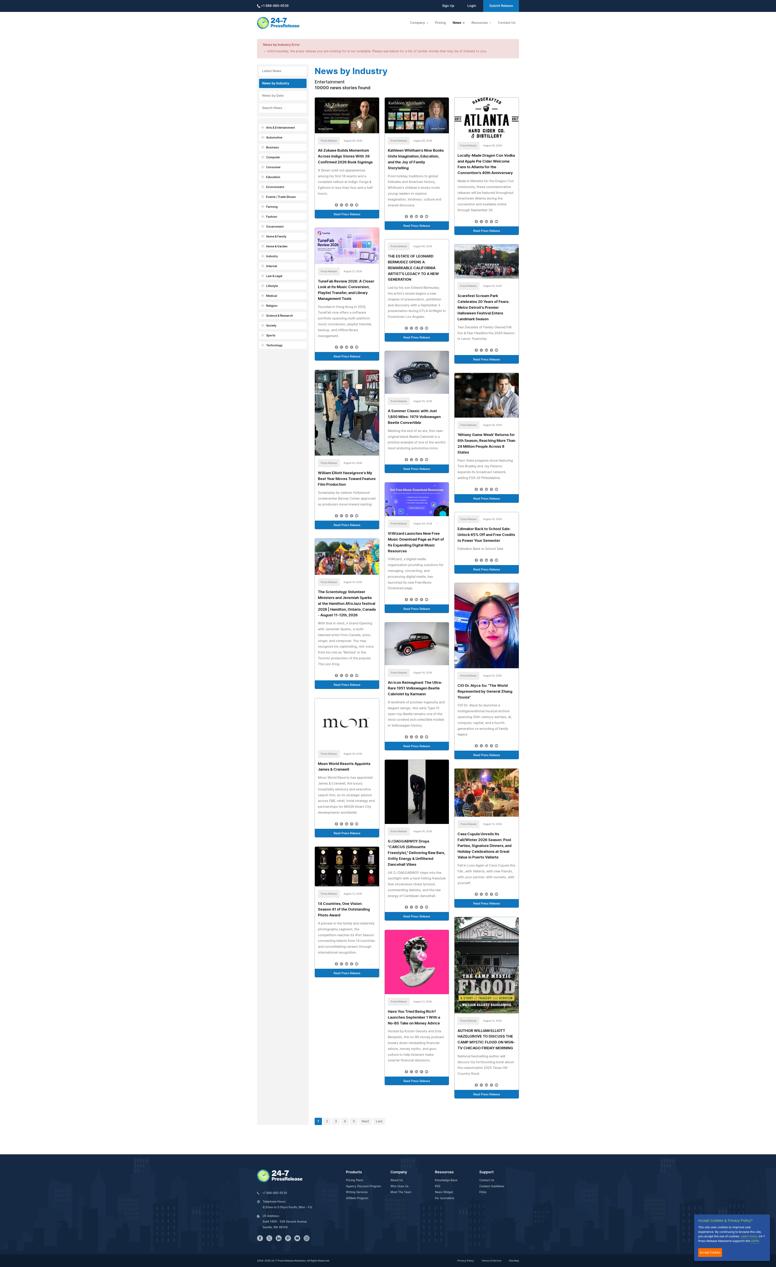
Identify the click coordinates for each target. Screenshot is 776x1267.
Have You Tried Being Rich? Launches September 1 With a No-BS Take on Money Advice (414, 1017)
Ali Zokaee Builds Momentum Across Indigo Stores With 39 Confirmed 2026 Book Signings (345, 156)
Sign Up (448, 5)
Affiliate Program (357, 1198)
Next (365, 1121)
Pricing (440, 22)
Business (272, 147)
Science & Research (279, 315)
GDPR (755, 1241)
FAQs (483, 1192)
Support (486, 1172)
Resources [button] (480, 22)
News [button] (457, 22)
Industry (272, 256)
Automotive (274, 137)
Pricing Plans (354, 1180)
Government (275, 226)
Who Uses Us (399, 1186)
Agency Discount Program (363, 1186)
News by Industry (275, 83)
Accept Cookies (710, 1252)
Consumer (273, 167)
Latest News (271, 71)
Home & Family (276, 236)
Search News (272, 108)
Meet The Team (400, 1192)
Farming (272, 207)
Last (379, 1121)
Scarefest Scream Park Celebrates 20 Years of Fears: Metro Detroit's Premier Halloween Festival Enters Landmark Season (483, 307)
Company (398, 1172)
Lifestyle (272, 286)
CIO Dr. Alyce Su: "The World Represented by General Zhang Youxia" (485, 691)
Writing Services (357, 1192)
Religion (271, 306)
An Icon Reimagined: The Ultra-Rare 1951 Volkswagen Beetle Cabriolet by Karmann (415, 688)
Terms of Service (491, 1261)
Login (471, 5)
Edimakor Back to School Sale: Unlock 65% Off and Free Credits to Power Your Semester (486, 535)
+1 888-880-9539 (274, 5)
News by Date (273, 95)
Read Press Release (347, 214)
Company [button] (418, 22)
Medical (271, 296)
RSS (437, 1186)
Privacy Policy (465, 1261)
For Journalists (444, 1198)
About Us (396, 1180)
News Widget (444, 1192)
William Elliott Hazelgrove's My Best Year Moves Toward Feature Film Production (347, 479)
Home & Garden (277, 246)
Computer (273, 157)
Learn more (749, 1236)
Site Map (514, 1261)
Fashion (271, 216)
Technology (274, 345)
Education (273, 177)
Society (271, 325)
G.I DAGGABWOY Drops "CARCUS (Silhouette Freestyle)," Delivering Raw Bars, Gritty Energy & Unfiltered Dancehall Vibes (416, 853)
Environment (275, 187)
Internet (271, 266)
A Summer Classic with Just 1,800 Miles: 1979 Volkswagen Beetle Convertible (414, 417)
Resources (444, 1172)
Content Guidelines (491, 1186)
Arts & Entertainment (280, 127)
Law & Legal (274, 276)
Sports (270, 335)
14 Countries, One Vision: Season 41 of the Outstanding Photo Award (344, 909)
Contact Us (507, 22)
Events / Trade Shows (281, 197)
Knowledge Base (446, 1180)
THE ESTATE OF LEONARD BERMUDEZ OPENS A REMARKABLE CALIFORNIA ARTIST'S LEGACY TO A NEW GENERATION (413, 268)
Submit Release (501, 5)
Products (354, 1172)
